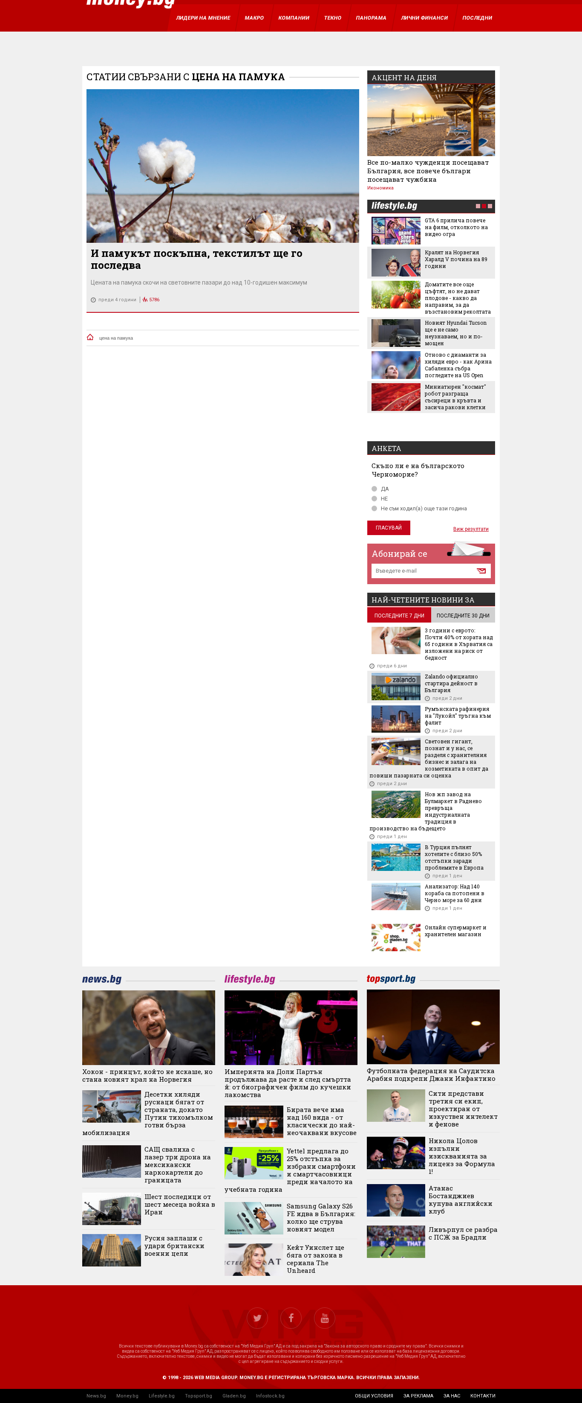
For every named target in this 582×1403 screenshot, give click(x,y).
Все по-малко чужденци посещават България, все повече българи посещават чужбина (428, 170)
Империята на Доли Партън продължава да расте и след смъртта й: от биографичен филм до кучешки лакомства (288, 1083)
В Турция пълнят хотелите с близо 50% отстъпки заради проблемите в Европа (454, 857)
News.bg (96, 1396)
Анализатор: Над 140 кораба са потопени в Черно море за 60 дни (454, 893)
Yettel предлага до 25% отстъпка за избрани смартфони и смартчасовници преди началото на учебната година (290, 1170)
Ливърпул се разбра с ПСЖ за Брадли (463, 1233)
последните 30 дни (463, 616)
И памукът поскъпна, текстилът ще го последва (197, 259)
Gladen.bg (234, 1396)
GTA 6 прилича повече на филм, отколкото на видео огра (456, 227)
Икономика (380, 188)
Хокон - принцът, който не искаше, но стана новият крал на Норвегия (147, 1075)
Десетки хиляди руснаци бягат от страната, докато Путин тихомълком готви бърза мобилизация (147, 1113)
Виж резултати (471, 529)
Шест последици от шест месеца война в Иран (179, 1204)
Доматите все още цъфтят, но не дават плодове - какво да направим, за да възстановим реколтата (458, 298)
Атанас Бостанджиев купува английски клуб (461, 1199)
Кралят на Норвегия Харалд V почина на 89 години (456, 259)
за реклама (418, 1396)
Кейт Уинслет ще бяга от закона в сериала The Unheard (315, 1258)
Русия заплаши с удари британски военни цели (174, 1245)
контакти (483, 1396)
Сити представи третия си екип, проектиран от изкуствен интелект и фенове (463, 1108)
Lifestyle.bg (162, 1396)
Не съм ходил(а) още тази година (424, 508)
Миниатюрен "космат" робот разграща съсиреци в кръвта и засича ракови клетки (455, 396)
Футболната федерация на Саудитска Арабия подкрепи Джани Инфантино (431, 1074)
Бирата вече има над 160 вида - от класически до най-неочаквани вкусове (322, 1121)
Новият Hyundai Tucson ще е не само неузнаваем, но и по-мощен (456, 332)
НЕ (384, 498)
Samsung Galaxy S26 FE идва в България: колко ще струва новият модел (321, 1217)
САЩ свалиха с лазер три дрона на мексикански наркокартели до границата (177, 1164)
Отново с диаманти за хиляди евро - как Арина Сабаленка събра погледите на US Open (458, 364)
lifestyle (394, 206)
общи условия (374, 1396)
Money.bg (127, 1396)
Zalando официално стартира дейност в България (451, 683)
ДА (385, 489)
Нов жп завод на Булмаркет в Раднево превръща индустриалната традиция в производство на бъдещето (425, 811)
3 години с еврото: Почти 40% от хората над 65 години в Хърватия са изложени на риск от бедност (459, 644)
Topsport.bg (198, 1396)
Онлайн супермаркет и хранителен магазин (456, 930)
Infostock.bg (270, 1396)
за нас (452, 1396)
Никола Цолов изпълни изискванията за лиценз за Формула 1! (462, 1156)
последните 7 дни (399, 616)
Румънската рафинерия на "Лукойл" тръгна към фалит (458, 715)
